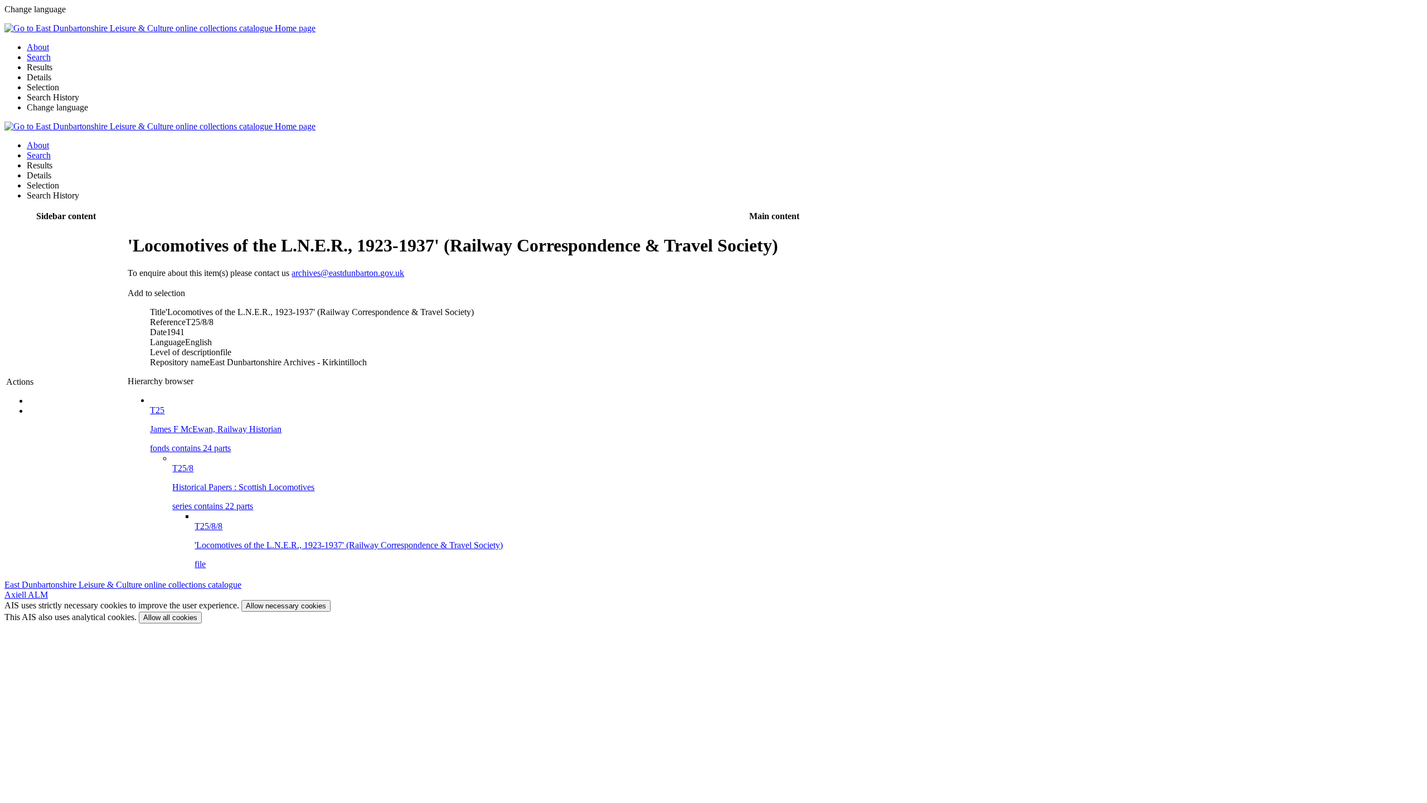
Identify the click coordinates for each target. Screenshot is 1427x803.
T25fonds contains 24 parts (215, 429)
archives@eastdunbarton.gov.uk (348, 273)
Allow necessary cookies (286, 606)
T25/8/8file (349, 545)
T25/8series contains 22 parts (243, 487)
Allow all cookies (170, 617)
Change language (57, 107)
